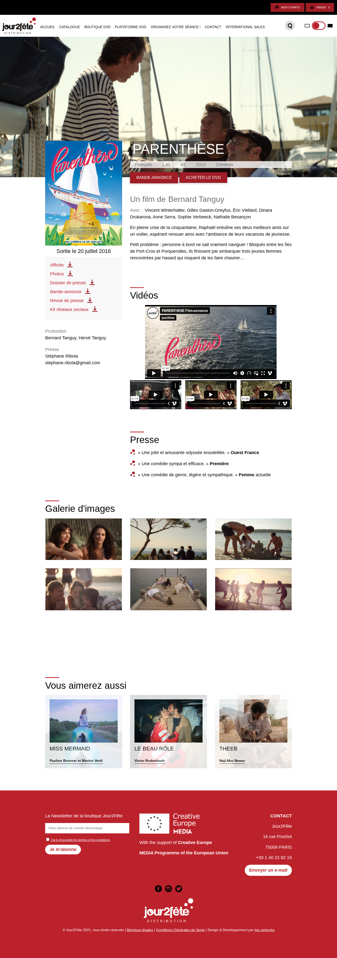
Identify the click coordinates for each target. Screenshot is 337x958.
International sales (245, 27)
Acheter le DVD (203, 177)
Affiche (57, 265)
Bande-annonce (65, 291)
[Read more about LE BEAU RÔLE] (168, 731)
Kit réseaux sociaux (69, 309)
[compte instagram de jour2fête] (168, 888)
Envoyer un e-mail (268, 870)
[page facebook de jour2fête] (158, 888)
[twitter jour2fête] (178, 888)
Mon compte (290, 7)
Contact (213, 27)
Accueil (47, 27)
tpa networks (265, 930)
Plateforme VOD (130, 27)
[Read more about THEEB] (253, 731)
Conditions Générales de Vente (180, 930)
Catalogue (69, 27)
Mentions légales (140, 930)
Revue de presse (67, 300)
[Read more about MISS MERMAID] (83, 731)
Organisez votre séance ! (176, 27)
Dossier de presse (68, 282)
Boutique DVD (97, 27)
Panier (323, 7)
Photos (57, 273)
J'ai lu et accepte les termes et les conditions (80, 840)
